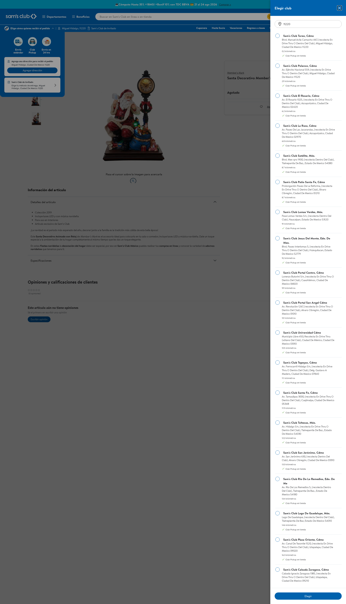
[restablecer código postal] (280, 24)
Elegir (308, 596)
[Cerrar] (339, 8)
